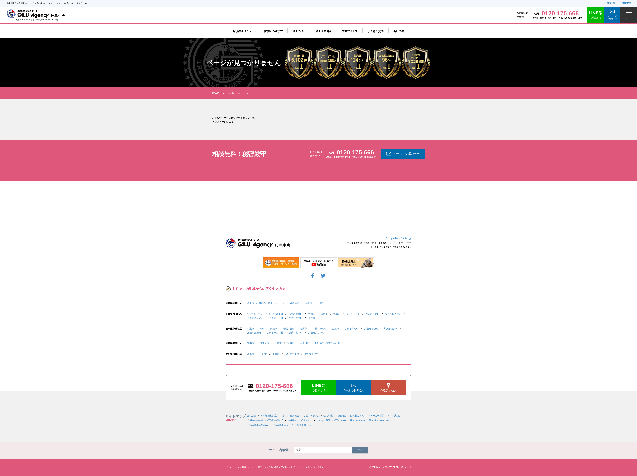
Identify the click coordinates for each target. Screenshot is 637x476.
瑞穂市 (324, 314)
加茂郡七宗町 (296, 332)
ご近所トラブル (311, 415)
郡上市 (250, 328)
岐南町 (321, 303)
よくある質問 (376, 31)
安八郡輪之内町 (393, 314)
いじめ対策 (394, 415)
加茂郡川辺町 (352, 328)
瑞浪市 (290, 343)
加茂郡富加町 (254, 332)
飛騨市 (275, 354)
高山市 (250, 354)
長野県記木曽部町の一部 (327, 343)
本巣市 (311, 317)
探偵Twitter (340, 420)
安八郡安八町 (353, 314)
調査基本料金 (324, 31)
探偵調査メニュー (243, 31)
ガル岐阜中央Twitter (257, 425)
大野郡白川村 (292, 354)
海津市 (336, 314)
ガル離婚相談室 (268, 415)
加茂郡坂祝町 (371, 328)
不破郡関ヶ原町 (255, 317)
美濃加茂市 (288, 328)
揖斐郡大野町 (296, 314)
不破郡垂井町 (276, 317)
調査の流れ (299, 31)
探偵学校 (285, 467)
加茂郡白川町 (391, 328)
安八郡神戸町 (373, 314)
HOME (215, 93)
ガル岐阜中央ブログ (282, 425)
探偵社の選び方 (273, 31)
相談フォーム (248, 467)
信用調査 (328, 415)
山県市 (335, 328)
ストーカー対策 (376, 415)
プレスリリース (233, 467)
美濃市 (273, 328)
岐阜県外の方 (311, 354)
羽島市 (308, 303)
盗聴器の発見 (357, 415)
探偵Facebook (357, 420)
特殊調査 (292, 420)
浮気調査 (251, 415)
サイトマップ (297, 467)
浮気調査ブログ (305, 425)
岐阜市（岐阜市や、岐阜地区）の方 (265, 303)
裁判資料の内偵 (255, 420)
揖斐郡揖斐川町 (255, 314)
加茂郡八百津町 (316, 332)
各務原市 (294, 303)
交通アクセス (350, 31)
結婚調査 (341, 415)
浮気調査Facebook (379, 420)
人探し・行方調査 (290, 415)
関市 (262, 328)
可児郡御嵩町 (319, 328)
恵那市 (250, 343)
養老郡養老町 (296, 317)
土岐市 (278, 343)
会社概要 (398, 31)
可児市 (303, 328)
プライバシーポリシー (315, 467)
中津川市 (304, 343)
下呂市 (263, 354)
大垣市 (311, 314)
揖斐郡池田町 (276, 314)
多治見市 (264, 343)
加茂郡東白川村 (275, 332)
